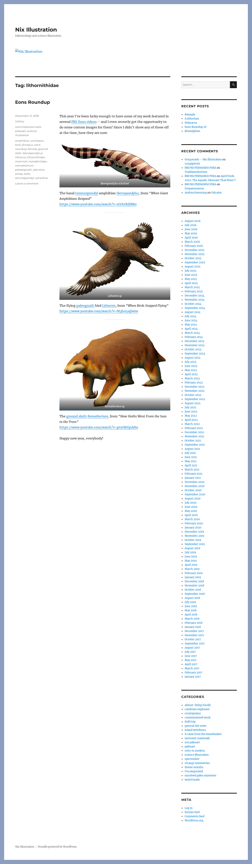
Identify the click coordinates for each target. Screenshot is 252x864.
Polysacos (191, 122)
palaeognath (23, 169)
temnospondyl (86, 193)
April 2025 (191, 283)
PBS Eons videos (84, 122)
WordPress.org (194, 820)
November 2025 (195, 254)
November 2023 (194, 345)
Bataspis (190, 114)
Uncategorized (194, 771)
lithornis (20, 157)
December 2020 (194, 482)
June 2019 (191, 556)
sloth (27, 173)
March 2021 (192, 469)
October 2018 (193, 589)
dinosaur (27, 144)
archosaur (37, 140)
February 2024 (194, 337)
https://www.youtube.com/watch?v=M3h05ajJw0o (98, 311)
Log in (189, 808)
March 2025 (192, 287)
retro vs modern (195, 750)
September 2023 (195, 353)
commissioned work (28, 126)
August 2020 (192, 498)
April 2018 (191, 614)
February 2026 (194, 246)
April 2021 (191, 465)
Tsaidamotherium (196, 172)
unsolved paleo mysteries (200, 775)
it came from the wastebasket (203, 734)
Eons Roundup (32, 102)
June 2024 (191, 320)
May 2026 (191, 233)
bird (17, 144)
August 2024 (192, 312)
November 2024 (195, 299)
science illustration (197, 754)
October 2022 (193, 395)
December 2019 (194, 531)
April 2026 (191, 237)
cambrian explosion (197, 709)
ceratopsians (193, 713)
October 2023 (193, 349)
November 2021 (194, 436)
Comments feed (194, 816)
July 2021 (190, 453)
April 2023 (191, 374)
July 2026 (190, 225)
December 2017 (194, 631)
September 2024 (195, 308)
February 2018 (193, 623)
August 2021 (192, 449)
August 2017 (192, 647)
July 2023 (190, 362)
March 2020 (192, 519)
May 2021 (190, 461)
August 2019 (192, 548)
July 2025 (190, 270)
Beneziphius (192, 131)
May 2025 (191, 279)
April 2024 (191, 328)
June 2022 (191, 411)
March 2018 (192, 618)
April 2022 (191, 420)
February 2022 (194, 428)
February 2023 (194, 382)
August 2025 (192, 266)
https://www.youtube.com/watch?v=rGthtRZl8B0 (98, 204)
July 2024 (190, 316)
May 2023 (191, 370)
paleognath (85, 306)
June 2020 (191, 507)
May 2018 (190, 610)
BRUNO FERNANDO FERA (200, 167)
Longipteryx (192, 163)
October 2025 (193, 258)
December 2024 (194, 295)
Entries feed (192, 812)
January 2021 (193, 478)
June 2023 (191, 366)
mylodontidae (38, 161)
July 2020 (190, 502)
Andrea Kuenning (196, 192)
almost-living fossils (198, 705)
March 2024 (192, 333)
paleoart (20, 131)
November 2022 (195, 391)
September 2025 (195, 262)
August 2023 (192, 357)
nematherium (24, 165)
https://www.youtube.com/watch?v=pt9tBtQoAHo (98, 427)
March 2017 (192, 668)
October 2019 (193, 540)
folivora (32, 149)
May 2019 (191, 560)
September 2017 (195, 643)
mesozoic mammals (197, 738)
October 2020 (193, 490)
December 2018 (194, 581)
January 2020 (193, 527)
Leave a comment (26, 183)
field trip (190, 721)
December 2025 (194, 250)
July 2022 (190, 407)
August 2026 (193, 221)
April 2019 (191, 565)
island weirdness (195, 730)
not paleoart (192, 742)
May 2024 (191, 324)
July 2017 (190, 652)
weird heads (192, 779)
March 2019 (192, 569)
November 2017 (194, 635)
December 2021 (194, 432)
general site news (196, 725)
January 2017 (193, 676)
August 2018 (192, 598)
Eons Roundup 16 (196, 127)
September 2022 (195, 399)
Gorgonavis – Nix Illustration (203, 159)
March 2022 (192, 424)
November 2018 (194, 585)
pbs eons (38, 169)
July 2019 (190, 552)
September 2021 (195, 444)
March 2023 (192, 378)
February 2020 (194, 523)
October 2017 (193, 639)
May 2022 (191, 415)
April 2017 (191, 664)
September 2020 (195, 494)
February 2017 (193, 672)
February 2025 (194, 291)
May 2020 (191, 511)
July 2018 (190, 602)
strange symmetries (197, 763)
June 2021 (191, 457)
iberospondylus (33, 153)
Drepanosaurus (194, 188)
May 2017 (190, 660)
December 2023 (194, 341)
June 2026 (191, 229)
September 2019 (195, 544)
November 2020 (195, 486)
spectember (192, 759)
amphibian (22, 140)
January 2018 (193, 627)
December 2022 (194, 386)
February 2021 (193, 473)
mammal (21, 161)
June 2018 (191, 606)
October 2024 (193, 304)
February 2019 (194, 573)
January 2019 (193, 577)
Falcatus (216, 192)
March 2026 (192, 241)
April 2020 (191, 515)
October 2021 (193, 440)
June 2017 (191, 656)
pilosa (19, 173)
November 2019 (194, 536)
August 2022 (192, 403)
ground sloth (76, 416)
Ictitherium (192, 118)
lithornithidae (36, 157)
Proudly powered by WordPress (57, 846)
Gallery (19, 121)
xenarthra (41, 178)
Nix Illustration (36, 29)
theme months (194, 767)
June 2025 (191, 275)
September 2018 (195, 594)
